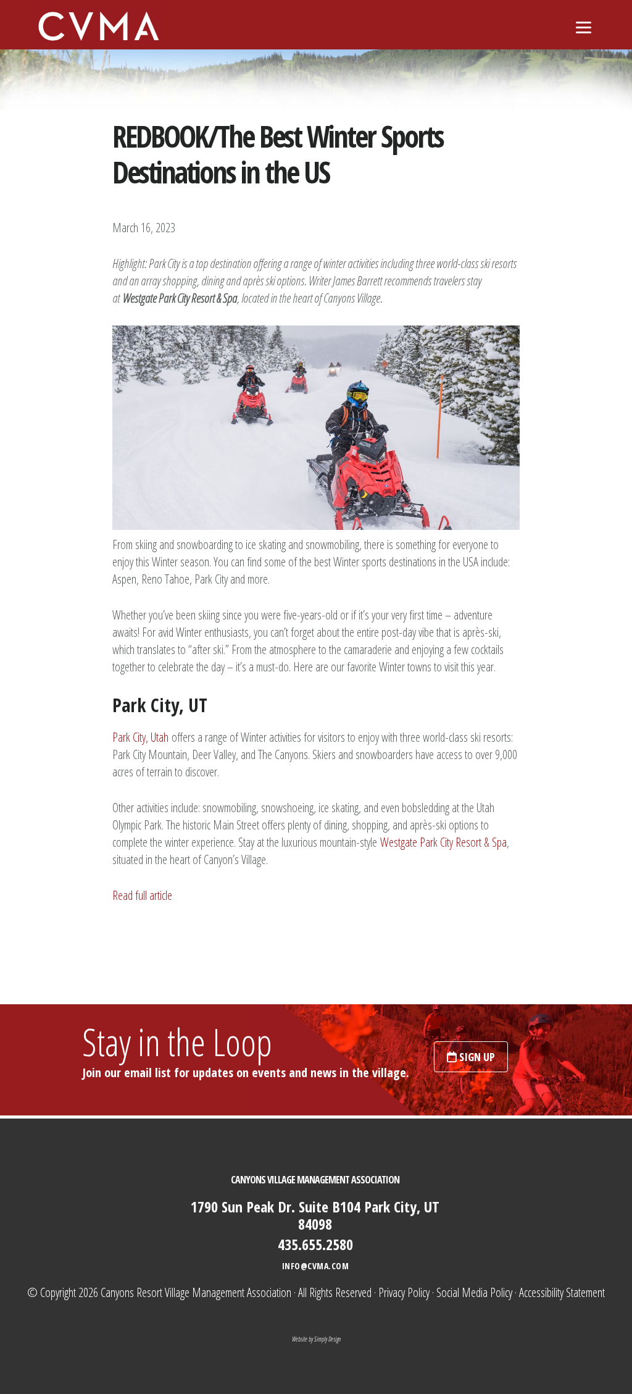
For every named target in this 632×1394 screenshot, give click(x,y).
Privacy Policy (404, 1292)
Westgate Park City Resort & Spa (443, 842)
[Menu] (584, 26)
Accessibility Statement (562, 1292)
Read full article (142, 895)
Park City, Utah (140, 737)
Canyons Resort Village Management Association (196, 1292)
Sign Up (476, 1056)
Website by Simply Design (316, 1339)
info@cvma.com (315, 1266)
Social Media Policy (474, 1292)
